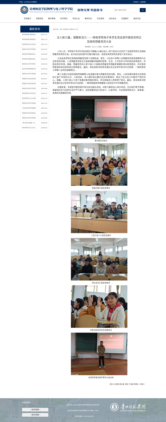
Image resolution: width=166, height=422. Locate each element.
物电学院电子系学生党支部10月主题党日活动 (29, 44)
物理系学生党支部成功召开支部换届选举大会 (29, 113)
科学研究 (64, 19)
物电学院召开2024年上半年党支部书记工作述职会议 (29, 128)
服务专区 (137, 19)
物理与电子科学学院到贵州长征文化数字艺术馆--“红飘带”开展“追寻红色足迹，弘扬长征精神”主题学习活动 (29, 49)
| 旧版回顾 (142, 2)
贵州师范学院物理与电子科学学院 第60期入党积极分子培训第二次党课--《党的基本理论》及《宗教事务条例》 (29, 69)
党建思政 (39, 19)
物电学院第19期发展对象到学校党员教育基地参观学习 (29, 39)
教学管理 (51, 19)
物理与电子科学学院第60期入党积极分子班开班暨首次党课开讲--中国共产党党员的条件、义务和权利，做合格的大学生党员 (29, 74)
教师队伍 (88, 19)
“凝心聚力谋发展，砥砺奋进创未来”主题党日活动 (29, 123)
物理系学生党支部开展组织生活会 (29, 83)
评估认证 (76, 19)
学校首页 (136, 2)
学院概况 (27, 19)
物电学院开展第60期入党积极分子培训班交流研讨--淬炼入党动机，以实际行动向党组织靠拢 (29, 54)
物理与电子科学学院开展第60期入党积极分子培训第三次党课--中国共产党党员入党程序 (29, 64)
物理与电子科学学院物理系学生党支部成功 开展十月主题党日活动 (29, 103)
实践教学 (125, 19)
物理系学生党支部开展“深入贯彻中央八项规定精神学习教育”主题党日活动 (29, 79)
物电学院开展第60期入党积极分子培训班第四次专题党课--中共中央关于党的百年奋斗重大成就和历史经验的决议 (29, 59)
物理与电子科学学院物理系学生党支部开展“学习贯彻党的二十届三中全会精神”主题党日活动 (29, 118)
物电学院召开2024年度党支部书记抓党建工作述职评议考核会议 (29, 98)
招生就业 (112, 19)
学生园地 (100, 19)
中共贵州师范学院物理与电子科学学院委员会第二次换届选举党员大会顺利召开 (29, 108)
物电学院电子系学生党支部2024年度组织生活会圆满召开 (29, 93)
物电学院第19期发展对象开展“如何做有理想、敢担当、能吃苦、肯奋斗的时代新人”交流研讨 (29, 34)
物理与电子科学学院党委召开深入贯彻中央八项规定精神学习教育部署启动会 (29, 88)
